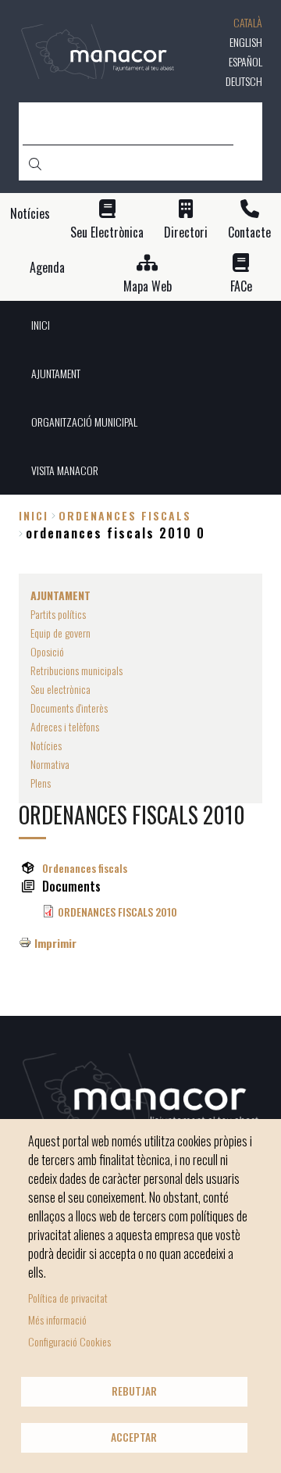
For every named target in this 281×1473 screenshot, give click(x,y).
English (245, 42)
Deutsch (244, 81)
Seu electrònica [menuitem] (60, 689)
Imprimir (55, 943)
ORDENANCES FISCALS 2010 (117, 911)
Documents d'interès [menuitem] (69, 707)
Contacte (249, 232)
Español (245, 61)
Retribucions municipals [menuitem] (76, 670)
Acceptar (134, 1437)
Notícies (30, 214)
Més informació (57, 1319)
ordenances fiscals (125, 515)
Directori (186, 232)
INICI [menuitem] (40, 324)
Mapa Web (147, 286)
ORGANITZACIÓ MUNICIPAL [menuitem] (84, 421)
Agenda (47, 267)
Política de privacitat (68, 1297)
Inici (33, 515)
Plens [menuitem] (40, 782)
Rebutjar (134, 1391)
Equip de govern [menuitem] (60, 632)
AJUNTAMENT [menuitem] (55, 373)
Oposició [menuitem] (47, 651)
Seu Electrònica (107, 232)
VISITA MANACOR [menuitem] (64, 470)
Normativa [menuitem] (49, 764)
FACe (241, 286)
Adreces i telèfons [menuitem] (64, 726)
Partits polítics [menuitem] (58, 614)
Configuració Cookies (69, 1341)
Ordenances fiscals (84, 868)
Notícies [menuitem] (46, 745)
